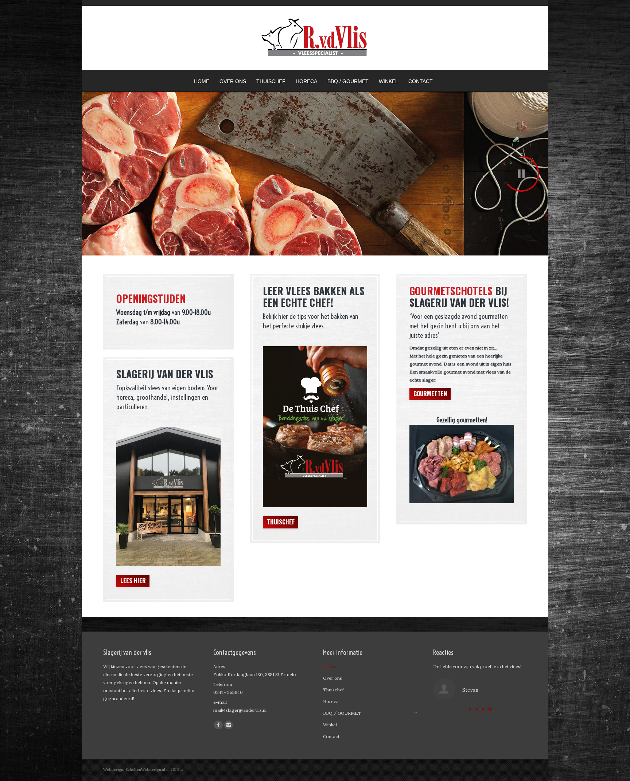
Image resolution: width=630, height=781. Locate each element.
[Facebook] (218, 725)
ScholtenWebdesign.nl (145, 769)
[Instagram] (228, 725)
